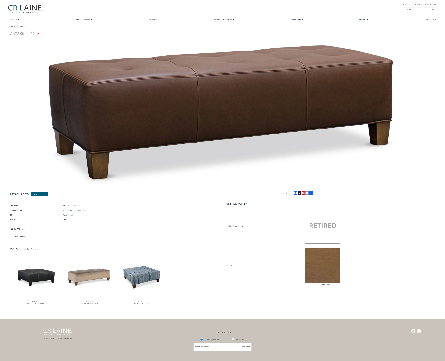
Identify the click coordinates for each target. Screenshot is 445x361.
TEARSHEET (40, 194)
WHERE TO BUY (422, 4)
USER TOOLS (408, 4)
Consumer (239, 339)
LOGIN (433, 4)
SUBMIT (246, 347)
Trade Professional (211, 339)
